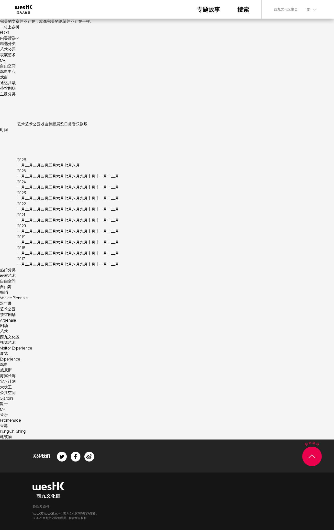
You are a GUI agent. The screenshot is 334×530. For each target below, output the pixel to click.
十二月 (113, 176)
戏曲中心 (8, 71)
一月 (21, 165)
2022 (21, 203)
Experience (10, 359)
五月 (52, 165)
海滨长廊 (8, 375)
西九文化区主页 (286, 9)
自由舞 (6, 286)
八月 (76, 165)
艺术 (21, 124)
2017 (21, 258)
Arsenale (8, 320)
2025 (21, 170)
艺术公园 (8, 49)
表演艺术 (8, 54)
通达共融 (8, 82)
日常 (68, 124)
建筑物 (6, 436)
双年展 (6, 303)
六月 (60, 165)
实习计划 (8, 381)
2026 (21, 159)
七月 (68, 165)
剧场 (84, 124)
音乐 (76, 124)
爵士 (4, 403)
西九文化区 (10, 336)
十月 (91, 176)
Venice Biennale (14, 298)
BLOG (4, 32)
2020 (21, 225)
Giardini (6, 398)
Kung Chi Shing (13, 431)
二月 (29, 165)
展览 (60, 124)
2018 (21, 247)
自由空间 (8, 65)
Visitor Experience (16, 348)
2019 (21, 236)
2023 (21, 192)
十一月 (101, 176)
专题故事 (208, 9)
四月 (44, 165)
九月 (84, 176)
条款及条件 (41, 506)
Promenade (10, 420)
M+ (2, 60)
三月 (37, 165)
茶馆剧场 (8, 88)
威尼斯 (6, 370)
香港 (4, 425)
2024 (21, 181)
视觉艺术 (8, 342)
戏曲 (4, 77)
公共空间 (8, 392)
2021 (21, 214)
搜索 (243, 9)
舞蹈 (52, 124)
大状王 (6, 387)
